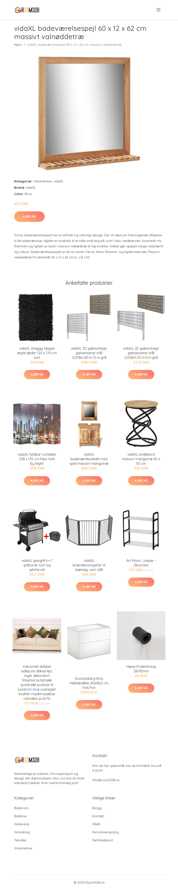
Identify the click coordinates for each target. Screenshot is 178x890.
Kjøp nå (29, 216)
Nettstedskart (102, 840)
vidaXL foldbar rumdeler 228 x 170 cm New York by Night (37, 459)
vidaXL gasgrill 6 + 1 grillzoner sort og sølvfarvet (37, 565)
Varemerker (43, 181)
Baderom (21, 808)
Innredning (22, 832)
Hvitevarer (22, 824)
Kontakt (98, 816)
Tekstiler (20, 840)
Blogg (97, 808)
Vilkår (96, 824)
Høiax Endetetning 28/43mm (141, 668)
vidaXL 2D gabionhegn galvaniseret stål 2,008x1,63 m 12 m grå (89, 353)
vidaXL (59, 181)
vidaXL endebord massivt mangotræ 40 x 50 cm (141, 459)
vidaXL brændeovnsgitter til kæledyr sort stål (89, 565)
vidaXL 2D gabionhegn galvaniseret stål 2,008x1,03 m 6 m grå (141, 353)
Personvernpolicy (105, 832)
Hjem (18, 45)
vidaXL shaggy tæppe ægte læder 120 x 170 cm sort (37, 353)
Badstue (20, 816)
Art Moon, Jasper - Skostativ (141, 562)
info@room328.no (106, 780)
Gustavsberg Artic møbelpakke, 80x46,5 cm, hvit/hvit (89, 683)
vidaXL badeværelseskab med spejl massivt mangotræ (89, 459)
